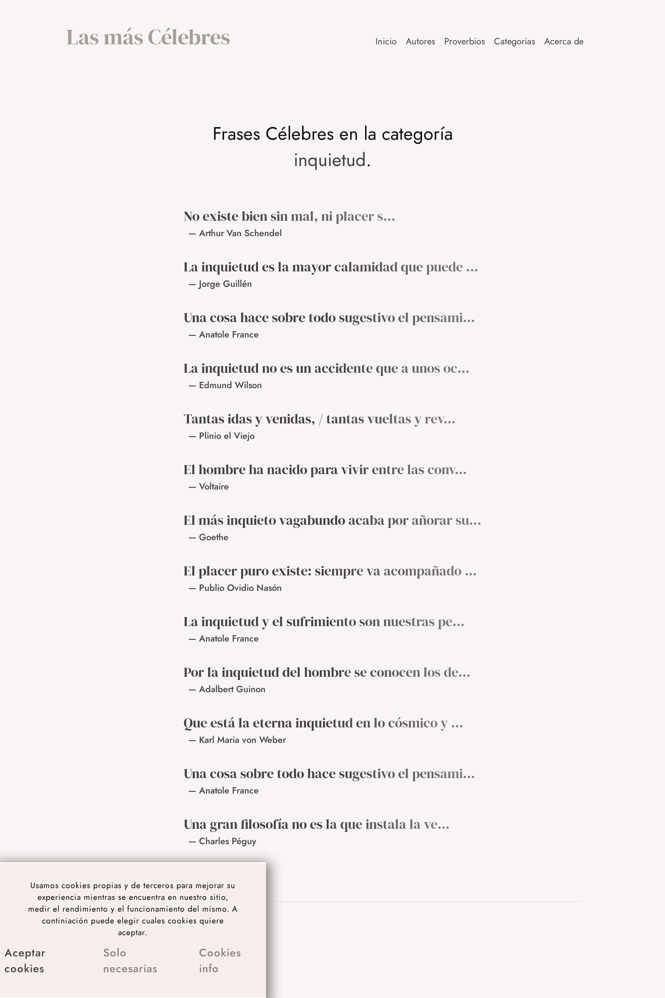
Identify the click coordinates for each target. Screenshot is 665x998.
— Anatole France (223, 334)
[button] (564, 41)
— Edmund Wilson (225, 385)
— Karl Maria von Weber (237, 739)
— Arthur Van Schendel (235, 233)
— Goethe (208, 537)
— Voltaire (208, 486)
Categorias (514, 41)
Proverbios (464, 41)
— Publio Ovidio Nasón (235, 587)
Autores (420, 41)
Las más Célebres (148, 37)
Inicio (386, 41)
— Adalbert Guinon (227, 689)
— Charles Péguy (222, 841)
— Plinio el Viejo (221, 435)
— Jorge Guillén (220, 283)
